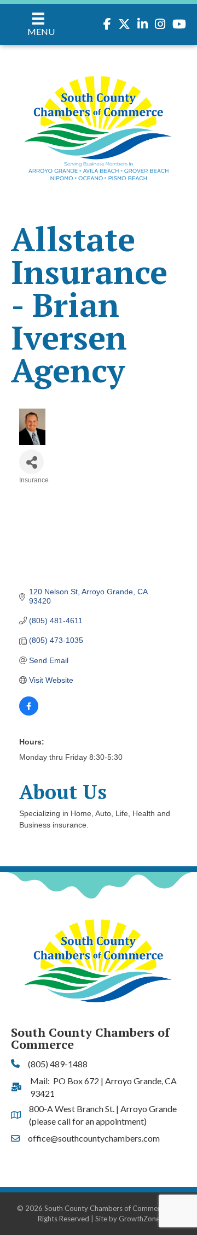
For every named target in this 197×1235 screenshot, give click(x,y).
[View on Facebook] (28, 712)
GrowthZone (139, 1218)
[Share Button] (31, 462)
